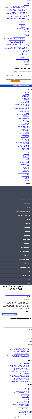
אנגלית (27, 94)
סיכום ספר (27, 231)
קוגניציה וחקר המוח (23, 173)
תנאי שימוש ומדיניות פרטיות (21, 392)
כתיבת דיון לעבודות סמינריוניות (17, 9)
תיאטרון (26, 179)
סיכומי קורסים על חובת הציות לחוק (22, 85)
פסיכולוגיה (26, 168)
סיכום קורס (27, 235)
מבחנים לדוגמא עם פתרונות (21, 351)
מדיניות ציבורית (24, 133)
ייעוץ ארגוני (26, 120)
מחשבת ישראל (24, 145)
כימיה (27, 121)
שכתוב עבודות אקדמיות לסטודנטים (15, 13)
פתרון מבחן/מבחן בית (24, 259)
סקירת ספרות (26, 239)
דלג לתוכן (29, 0)
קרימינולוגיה (25, 176)
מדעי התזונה (25, 139)
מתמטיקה (26, 155)
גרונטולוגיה (26, 105)
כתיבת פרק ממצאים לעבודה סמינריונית (14, 8)
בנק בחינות (26, 30)
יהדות (27, 117)
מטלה (28, 207)
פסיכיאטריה (25, 170)
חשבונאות (26, 116)
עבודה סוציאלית (24, 164)
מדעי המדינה (25, 136)
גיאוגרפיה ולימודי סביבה (22, 104)
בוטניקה (26, 99)
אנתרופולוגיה (25, 95)
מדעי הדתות (25, 135)
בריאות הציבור (25, 102)
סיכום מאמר (27, 227)
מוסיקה (27, 140)
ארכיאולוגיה (25, 97)
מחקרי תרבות (25, 143)
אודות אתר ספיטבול (23, 395)
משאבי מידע (22, 24)
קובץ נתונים (27, 263)
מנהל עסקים (25, 148)
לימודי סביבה (25, 129)
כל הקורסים (25, 397)
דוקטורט (28, 187)
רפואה (27, 177)
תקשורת (26, 180)
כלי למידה (22, 22)
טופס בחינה (27, 203)
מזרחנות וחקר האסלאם (22, 142)
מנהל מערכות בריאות (23, 146)
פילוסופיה (26, 167)
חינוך (27, 113)
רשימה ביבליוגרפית (25, 267)
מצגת (28, 219)
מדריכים (23, 25)
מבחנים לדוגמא (21, 21)
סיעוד (27, 159)
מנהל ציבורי (25, 149)
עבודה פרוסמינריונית (25, 251)
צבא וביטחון (25, 171)
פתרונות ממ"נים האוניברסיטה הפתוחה (14, 18)
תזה (29, 279)
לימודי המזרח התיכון (23, 126)
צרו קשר (26, 31)
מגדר (27, 132)
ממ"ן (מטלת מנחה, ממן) (24, 215)
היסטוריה (26, 107)
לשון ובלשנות (25, 130)
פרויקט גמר (27, 255)
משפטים (26, 154)
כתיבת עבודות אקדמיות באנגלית (16, 10)
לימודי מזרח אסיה (24, 127)
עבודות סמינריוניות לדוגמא (18, 16)
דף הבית (26, 3)
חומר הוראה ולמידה (25, 199)
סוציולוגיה (26, 157)
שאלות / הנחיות (26, 275)
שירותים (26, 5)
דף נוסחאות (27, 191)
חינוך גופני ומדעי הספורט (22, 114)
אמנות (27, 92)
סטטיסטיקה (25, 158)
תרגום (28, 283)
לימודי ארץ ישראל (24, 124)
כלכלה (27, 123)
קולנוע (27, 174)
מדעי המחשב (25, 138)
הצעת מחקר (27, 195)
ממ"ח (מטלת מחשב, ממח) (23, 211)
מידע (27, 15)
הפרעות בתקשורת (24, 111)
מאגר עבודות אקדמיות (22, 28)
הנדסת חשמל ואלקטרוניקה (21, 108)
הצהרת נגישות (25, 394)
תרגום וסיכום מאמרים (19, 6)
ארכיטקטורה (25, 98)
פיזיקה (27, 165)
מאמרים (26, 19)
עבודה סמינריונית (25, 247)
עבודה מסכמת (26, 243)
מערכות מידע (25, 151)
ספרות (27, 161)
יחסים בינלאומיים (24, 118)
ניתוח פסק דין (26, 223)
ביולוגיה (27, 101)
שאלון (28, 271)
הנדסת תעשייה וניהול (23, 110)
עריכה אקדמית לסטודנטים (18, 12)
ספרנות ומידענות (24, 162)
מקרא (27, 152)
